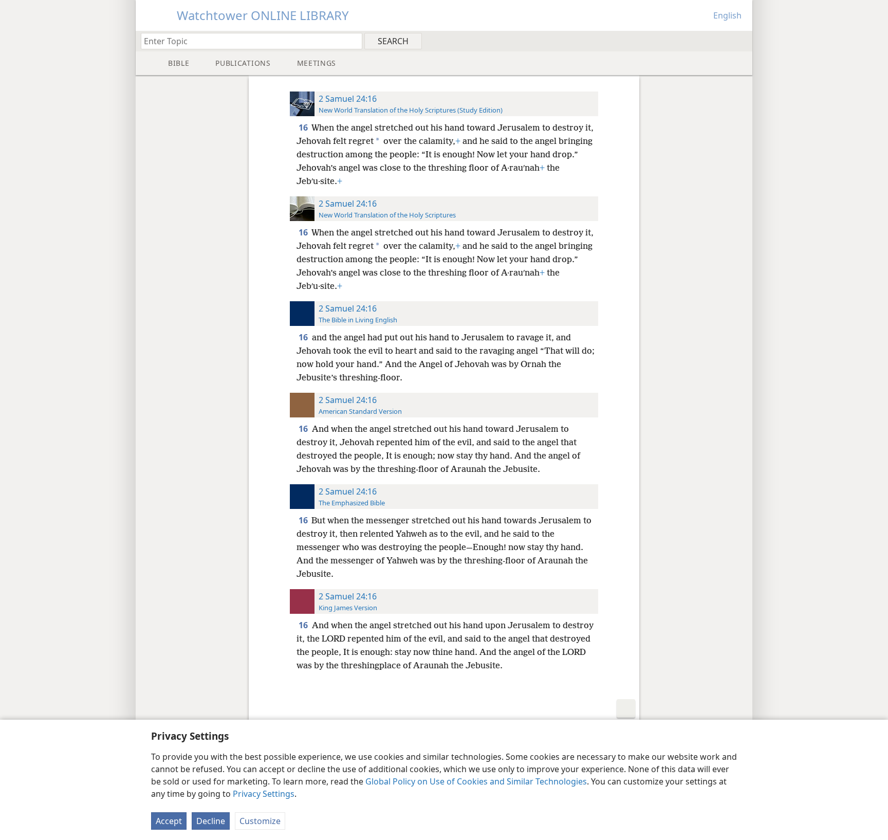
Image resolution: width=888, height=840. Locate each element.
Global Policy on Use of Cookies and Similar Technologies (476, 781)
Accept (169, 821)
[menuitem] (741, 40)
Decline (210, 821)
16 (304, 127)
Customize (260, 821)
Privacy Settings (263, 793)
